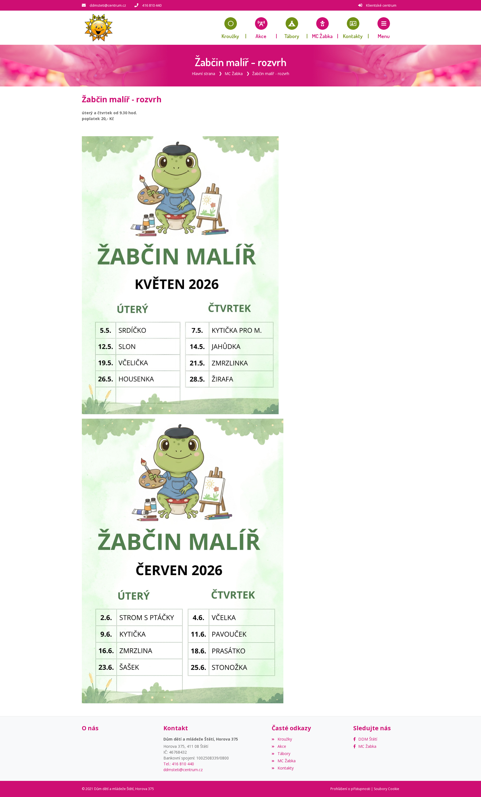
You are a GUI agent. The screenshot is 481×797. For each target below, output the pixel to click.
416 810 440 (151, 5)
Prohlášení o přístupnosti (350, 788)
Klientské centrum (381, 5)
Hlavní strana (203, 73)
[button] (384, 28)
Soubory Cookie (386, 788)
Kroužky (285, 739)
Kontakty (285, 768)
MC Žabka (234, 73)
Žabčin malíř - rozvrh (270, 73)
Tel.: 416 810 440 (178, 763)
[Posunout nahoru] (468, 784)
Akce (282, 746)
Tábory (284, 753)
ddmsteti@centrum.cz (108, 5)
